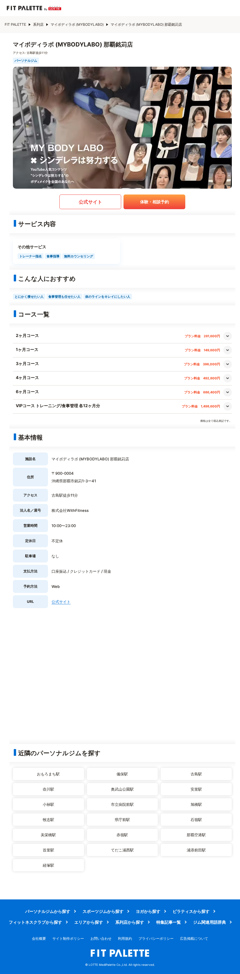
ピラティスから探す (191, 911)
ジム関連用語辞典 (209, 922)
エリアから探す (88, 922)
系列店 (38, 24)
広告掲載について (194, 938)
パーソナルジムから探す (47, 911)
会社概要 (39, 938)
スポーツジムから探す (103, 911)
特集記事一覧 (168, 922)
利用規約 (125, 938)
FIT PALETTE (15, 24)
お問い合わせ (101, 938)
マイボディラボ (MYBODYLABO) (77, 24)
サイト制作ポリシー (68, 938)
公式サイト (90, 202)
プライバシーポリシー (156, 938)
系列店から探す (129, 922)
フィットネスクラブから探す (35, 922)
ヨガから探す (148, 911)
